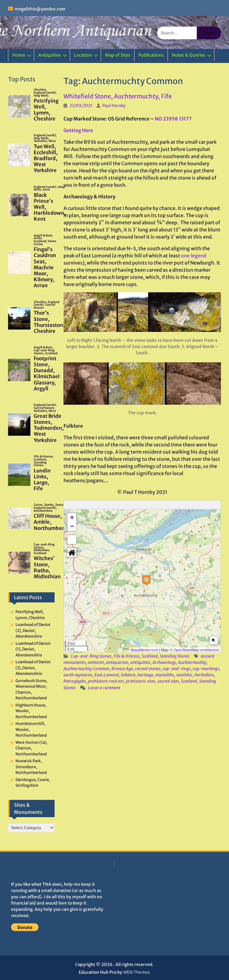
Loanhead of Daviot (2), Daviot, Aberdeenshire (33, 630)
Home (18, 55)
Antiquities (49, 55)
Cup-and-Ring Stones (91, 656)
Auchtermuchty (192, 662)
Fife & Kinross (127, 656)
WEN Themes (136, 972)
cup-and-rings (177, 668)
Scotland (150, 656)
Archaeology (164, 662)
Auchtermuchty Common (86, 668)
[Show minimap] (213, 640)
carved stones (147, 668)
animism (96, 662)
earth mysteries (78, 675)
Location (83, 55)
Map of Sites (117, 55)
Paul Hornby (114, 105)
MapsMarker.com (144, 649)
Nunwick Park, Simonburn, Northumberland (31, 766)
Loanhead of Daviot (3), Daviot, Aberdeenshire (33, 667)
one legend (193, 256)
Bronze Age (122, 668)
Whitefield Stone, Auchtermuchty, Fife (118, 96)
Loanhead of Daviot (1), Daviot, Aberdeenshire (33, 649)
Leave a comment (104, 687)
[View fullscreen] (71, 539)
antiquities (140, 662)
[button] (146, 580)
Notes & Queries (188, 55)
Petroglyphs (75, 681)
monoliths (164, 675)
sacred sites (168, 681)
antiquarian (117, 662)
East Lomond (107, 675)
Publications (151, 55)
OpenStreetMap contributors (196, 649)
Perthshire (204, 675)
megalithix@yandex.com (40, 9)
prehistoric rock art (106, 681)
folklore (128, 675)
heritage (145, 675)
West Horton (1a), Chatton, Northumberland (31, 748)
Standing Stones (175, 656)
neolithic (184, 675)
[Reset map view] (71, 552)
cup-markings (206, 668)
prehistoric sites (140, 681)
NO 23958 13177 (173, 119)
